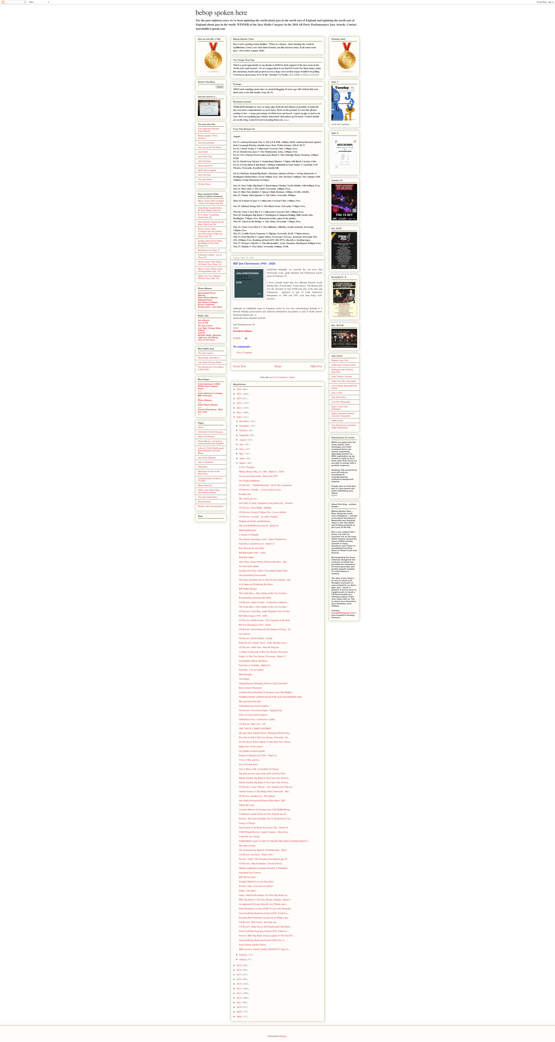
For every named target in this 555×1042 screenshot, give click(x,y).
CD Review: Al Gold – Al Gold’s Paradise (258, 516)
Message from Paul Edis (250, 701)
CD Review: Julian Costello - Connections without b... (264, 602)
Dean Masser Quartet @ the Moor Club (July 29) (211, 223)
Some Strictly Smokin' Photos (252, 944)
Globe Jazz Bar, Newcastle (343, 381)
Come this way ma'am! (249, 836)
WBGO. (201, 330)
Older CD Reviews (206, 436)
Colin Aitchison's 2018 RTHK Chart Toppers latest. (209, 386)
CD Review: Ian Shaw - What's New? (256, 854)
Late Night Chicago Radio (209, 362)
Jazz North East (205, 156)
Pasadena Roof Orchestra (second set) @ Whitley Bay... (264, 917)
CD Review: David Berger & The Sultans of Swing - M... (265, 629)
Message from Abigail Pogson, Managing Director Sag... (265, 732)
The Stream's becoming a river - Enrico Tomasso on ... (263, 539)
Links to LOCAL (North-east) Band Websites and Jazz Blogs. (211, 450)
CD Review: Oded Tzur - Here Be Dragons (259, 647)
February (243, 954)
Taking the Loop (246, 804)
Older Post (316, 366)
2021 (239, 412)
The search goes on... (248, 498)
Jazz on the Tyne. (206, 340)
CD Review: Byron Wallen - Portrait (255, 638)
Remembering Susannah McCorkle (255, 597)
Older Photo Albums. (208, 297)
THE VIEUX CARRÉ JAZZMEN (255, 728)
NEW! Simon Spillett (207, 170)
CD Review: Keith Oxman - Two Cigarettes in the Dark (264, 620)
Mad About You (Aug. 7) (209, 250)
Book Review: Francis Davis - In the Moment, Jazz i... (264, 642)
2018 (239, 969)
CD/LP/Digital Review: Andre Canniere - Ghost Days (263, 831)
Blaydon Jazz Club (339, 360)
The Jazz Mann (205, 179)
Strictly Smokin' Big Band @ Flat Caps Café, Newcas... (264, 777)
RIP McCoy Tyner (247, 876)
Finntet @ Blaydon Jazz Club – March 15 (258, 755)
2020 (239, 417)
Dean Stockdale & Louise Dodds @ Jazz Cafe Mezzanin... (265, 908)
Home (278, 366)
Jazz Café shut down (248, 764)
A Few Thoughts (247, 466)
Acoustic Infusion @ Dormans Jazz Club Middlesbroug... (265, 809)
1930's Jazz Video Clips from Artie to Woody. (209, 491)
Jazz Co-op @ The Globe (209, 147)
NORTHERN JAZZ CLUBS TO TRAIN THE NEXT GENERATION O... (274, 840)
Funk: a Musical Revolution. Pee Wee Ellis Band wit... (264, 895)
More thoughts (245, 674)
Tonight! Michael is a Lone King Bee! (256, 881)
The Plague (244, 678)
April (242, 458)
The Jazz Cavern (205, 353)
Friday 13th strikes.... (248, 890)
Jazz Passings (204, 161)
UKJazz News (204, 184)
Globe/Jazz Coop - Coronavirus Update (257, 719)
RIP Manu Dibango (248, 588)
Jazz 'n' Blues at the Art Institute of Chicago (259, 768)
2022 (239, 407)
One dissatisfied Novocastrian (252, 575)
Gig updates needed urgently (252, 750)
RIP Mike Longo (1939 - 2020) (253, 615)
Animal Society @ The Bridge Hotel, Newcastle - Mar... (264, 791)
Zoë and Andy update (249, 566)
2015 (239, 983)
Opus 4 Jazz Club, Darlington (339, 407)
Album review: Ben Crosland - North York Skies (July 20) (211, 202)
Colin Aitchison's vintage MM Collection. (210, 394)
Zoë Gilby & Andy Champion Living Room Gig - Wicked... (266, 502)
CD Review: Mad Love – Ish (252, 723)
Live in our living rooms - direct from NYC (258, 475)
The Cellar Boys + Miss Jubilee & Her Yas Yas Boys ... (264, 593)
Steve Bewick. (204, 320)
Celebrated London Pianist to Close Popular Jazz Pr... (263, 813)
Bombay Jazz (245, 494)
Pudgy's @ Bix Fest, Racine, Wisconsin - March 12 (262, 656)
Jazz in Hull (336, 393)
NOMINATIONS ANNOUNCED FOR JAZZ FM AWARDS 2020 (270, 696)
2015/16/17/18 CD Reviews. (210, 432)
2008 (239, 1016)
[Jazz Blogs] (347, 73)
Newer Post (239, 366)
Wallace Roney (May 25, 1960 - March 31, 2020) (261, 471)
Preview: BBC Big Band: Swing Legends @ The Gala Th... (266, 935)
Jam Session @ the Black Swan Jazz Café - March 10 (263, 827)
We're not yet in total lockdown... (254, 714)
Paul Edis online (246, 557)
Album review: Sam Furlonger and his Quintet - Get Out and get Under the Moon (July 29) (210, 232)
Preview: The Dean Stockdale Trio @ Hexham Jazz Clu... (265, 818)
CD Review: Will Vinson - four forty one (257, 922)
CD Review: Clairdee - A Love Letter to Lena (260, 489)
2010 (239, 1006)
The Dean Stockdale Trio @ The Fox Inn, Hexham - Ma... (265, 579)
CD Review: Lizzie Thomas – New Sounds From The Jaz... (266, 786)
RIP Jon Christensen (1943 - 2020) (255, 624)
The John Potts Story (207, 497)
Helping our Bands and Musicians (254, 521)
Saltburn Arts (337, 420)
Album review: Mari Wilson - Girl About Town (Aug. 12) (210, 263)
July (241, 444)
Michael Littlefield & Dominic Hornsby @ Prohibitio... (264, 868)
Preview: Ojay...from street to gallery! (256, 885)
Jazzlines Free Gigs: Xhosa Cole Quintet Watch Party (263, 570)
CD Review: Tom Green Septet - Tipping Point (260, 710)
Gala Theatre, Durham (341, 376)
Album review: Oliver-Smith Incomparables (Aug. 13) (210, 270)
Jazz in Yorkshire (205, 462)
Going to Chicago (247, 822)
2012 (239, 997)
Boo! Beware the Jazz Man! (251, 548)
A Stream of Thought (248, 534)
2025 (239, 393)
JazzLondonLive (205, 166)
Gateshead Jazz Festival (250, 872)
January (243, 959)
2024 (239, 398)
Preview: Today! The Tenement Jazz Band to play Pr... (264, 858)
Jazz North (203, 152)
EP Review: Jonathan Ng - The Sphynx (257, 795)
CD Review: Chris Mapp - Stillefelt (255, 507)
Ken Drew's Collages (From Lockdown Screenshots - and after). (210, 304)
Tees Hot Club (204, 175)
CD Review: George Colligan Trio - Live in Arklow (262, 512)
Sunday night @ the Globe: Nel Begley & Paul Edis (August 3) (210, 243)
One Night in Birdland (249, 480)
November (244, 425)
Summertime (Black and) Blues (253, 660)
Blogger (283, 1036)
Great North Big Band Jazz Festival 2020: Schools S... (264, 930)
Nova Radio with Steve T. (209, 358)
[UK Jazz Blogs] (213, 73)
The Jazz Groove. (205, 325)
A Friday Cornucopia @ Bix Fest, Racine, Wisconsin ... (264, 651)
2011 (239, 1002)
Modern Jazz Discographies (210, 506)
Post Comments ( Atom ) (284, 377)
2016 (239, 979)
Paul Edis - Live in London (251, 669)
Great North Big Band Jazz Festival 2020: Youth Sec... (264, 913)
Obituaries (202, 467)
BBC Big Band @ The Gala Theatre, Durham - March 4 (265, 899)
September (244, 435)
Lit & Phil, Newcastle (340, 402)
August (243, 439)
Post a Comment (244, 352)
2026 (239, 389)
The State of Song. (247, 845)
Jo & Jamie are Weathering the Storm (256, 584)
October (243, 430)
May (241, 453)
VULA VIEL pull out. (249, 759)
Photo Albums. (205, 400)
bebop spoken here (221, 12)
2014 (239, 988)
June (241, 448)
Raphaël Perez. (205, 300)
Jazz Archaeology (206, 143)
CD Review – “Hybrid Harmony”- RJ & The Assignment (265, 485)
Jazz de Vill (203, 323)
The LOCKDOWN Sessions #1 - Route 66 (258, 525)
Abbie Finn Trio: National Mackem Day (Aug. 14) (209, 277)
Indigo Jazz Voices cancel (250, 746)
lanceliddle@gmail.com (342, 613)
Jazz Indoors (244, 633)
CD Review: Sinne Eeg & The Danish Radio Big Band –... (266, 926)
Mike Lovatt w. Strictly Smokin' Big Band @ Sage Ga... (264, 949)
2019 (239, 965)
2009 (239, 1011)
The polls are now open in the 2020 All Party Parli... (262, 773)
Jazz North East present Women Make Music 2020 (262, 800)
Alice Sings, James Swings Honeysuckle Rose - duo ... (264, 561)
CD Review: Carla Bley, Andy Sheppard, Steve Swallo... (265, 611)
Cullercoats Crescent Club (343, 365)
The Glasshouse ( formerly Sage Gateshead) (343, 426)
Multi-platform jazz (247, 530)
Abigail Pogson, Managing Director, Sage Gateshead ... (264, 683)
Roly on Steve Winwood (250, 687)
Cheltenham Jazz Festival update (254, 705)
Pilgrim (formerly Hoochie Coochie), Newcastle (343, 414)
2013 (239, 993)
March (242, 462)
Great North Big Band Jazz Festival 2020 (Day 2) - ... (263, 940)
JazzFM (201, 333)
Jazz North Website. (207, 457)
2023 (239, 402)
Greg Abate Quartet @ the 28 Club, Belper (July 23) (210, 209)
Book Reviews (204, 501)
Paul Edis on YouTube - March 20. (255, 665)
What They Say (205, 485)
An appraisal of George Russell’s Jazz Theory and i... (263, 903)
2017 (239, 974)
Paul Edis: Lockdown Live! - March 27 (257, 543)
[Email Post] (245, 337)
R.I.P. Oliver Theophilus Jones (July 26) (208, 216)
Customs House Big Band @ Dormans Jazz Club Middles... (266, 692)
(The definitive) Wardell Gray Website (208, 130)
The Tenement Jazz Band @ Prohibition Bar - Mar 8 (263, 849)
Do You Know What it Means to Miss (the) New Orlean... (265, 741)
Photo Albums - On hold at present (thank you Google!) (211, 442)
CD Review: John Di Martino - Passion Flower (260, 863)
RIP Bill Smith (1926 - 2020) (252, 552)
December (244, 421)
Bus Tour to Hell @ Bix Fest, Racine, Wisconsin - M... (264, 737)
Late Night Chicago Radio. (209, 328)
